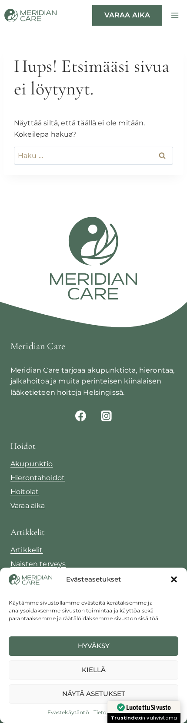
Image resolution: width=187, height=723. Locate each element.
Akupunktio (31, 464)
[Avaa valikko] (175, 15)
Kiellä (94, 670)
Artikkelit (26, 550)
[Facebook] (80, 416)
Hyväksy (94, 646)
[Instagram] (106, 416)
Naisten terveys (38, 564)
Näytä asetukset (93, 693)
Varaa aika (127, 15)
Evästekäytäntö (68, 712)
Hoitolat (24, 492)
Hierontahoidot (37, 478)
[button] (174, 579)
